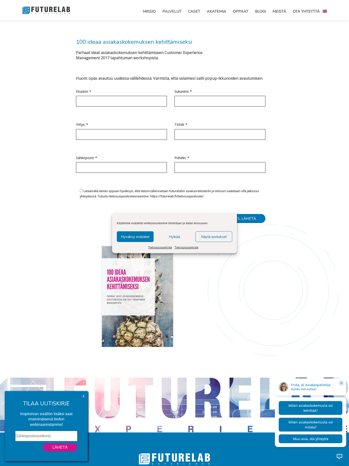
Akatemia (216, 11)
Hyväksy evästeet (135, 236)
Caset (194, 11)
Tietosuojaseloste (160, 247)
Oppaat (240, 11)
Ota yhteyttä (306, 11)
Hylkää (174, 236)
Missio (149, 11)
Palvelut (171, 11)
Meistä (279, 11)
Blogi (260, 11)
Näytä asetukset (213, 236)
